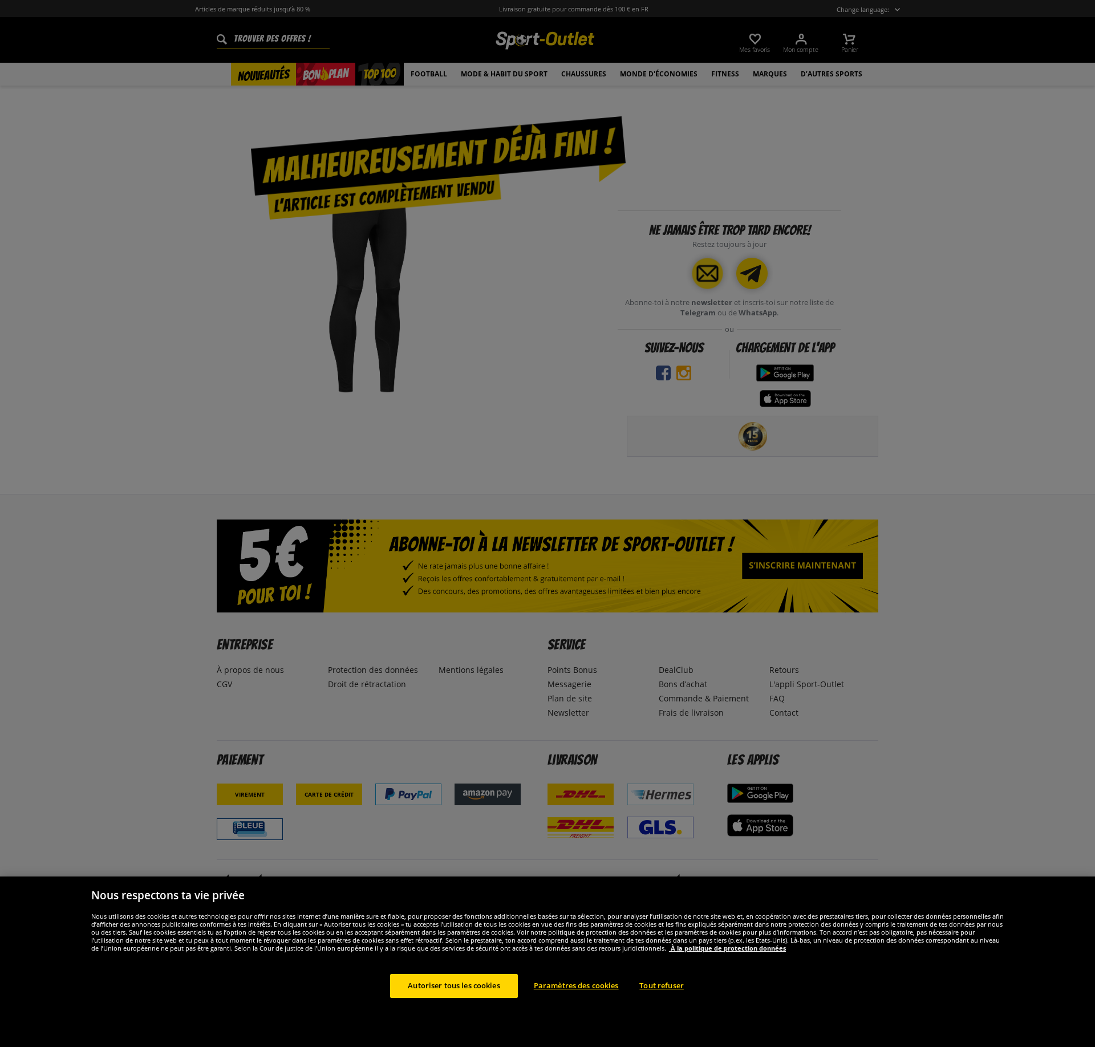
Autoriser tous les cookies (454, 985)
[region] (547, 961)
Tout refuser (661, 985)
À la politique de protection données (727, 948)
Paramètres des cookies (576, 985)
